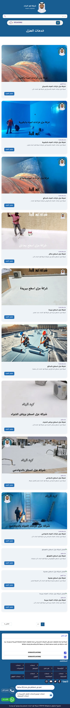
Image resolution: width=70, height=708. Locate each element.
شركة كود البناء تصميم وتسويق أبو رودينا (24, 706)
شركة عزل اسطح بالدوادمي (56, 478)
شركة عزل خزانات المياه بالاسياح (54, 86)
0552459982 (17, 22)
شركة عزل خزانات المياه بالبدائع (54, 198)
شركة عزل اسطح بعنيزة (57, 578)
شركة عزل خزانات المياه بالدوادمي (54, 534)
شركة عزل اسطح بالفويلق (56, 556)
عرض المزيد (9, 93)
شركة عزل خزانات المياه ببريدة (55, 600)
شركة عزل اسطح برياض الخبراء (54, 422)
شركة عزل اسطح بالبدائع (56, 366)
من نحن (46, 668)
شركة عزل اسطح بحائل (57, 254)
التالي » (6, 624)
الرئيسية (60, 668)
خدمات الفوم (16, 676)
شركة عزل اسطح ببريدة (57, 310)
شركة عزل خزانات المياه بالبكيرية (54, 142)
